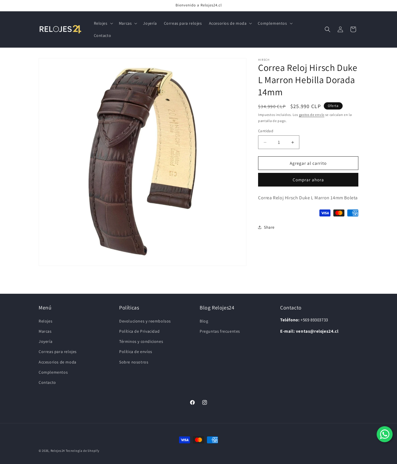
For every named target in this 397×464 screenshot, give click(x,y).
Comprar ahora (308, 179)
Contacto (47, 382)
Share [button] (269, 227)
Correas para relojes (58, 351)
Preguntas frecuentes (220, 331)
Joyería (45, 341)
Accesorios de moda (57, 362)
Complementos (53, 372)
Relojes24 (58, 451)
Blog (204, 321)
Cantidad (265, 130)
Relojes (45, 321)
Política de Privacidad (139, 331)
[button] (102, 23)
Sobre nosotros (133, 362)
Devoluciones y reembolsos (145, 321)
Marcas (45, 331)
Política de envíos (135, 351)
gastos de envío (312, 114)
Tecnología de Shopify (82, 451)
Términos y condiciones (141, 341)
